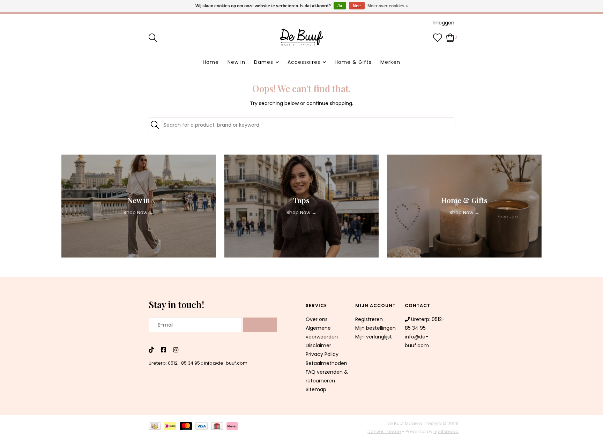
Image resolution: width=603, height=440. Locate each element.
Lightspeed (446, 431)
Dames (263, 62)
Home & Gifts (353, 62)
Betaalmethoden (326, 363)
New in (236, 62)
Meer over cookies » (387, 5)
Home (211, 62)
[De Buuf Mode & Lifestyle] (301, 37)
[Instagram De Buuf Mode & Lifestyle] (175, 350)
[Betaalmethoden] (156, 427)
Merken (390, 62)
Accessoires (304, 62)
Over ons (317, 319)
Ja (339, 5)
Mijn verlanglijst (373, 336)
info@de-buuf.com (225, 363)
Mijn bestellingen (375, 328)
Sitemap (316, 389)
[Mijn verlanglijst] (437, 36)
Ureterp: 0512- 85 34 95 (174, 363)
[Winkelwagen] (450, 36)
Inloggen (443, 22)
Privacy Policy (322, 354)
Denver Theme (384, 431)
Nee (357, 5)
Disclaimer (318, 345)
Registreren (369, 319)
